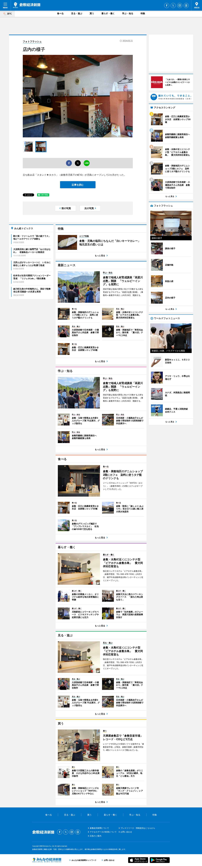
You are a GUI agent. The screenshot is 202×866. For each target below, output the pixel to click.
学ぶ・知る (127, 13)
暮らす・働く (108, 13)
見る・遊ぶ (76, 13)
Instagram (179, 5)
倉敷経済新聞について (99, 828)
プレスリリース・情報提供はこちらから (138, 828)
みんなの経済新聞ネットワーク (46, 860)
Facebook (166, 5)
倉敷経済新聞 (26, 5)
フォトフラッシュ (32, 41)
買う (92, 13)
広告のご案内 (95, 836)
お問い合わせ (126, 832)
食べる (60, 13)
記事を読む (78, 184)
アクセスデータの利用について (103, 832)
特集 (143, 13)
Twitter (173, 5)
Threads (186, 5)
